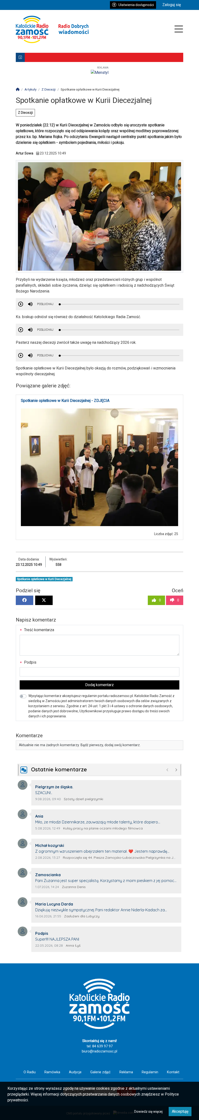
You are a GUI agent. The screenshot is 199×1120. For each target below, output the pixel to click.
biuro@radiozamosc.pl (99, 1051)
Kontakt (173, 1072)
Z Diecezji (25, 113)
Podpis (29, 662)
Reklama (126, 1072)
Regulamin (150, 1072)
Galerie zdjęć (100, 1072)
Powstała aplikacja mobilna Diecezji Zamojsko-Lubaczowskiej (78, 57)
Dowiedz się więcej (148, 1111)
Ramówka (52, 1072)
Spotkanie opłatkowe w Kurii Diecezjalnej (44, 579)
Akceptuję (180, 1111)
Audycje (75, 1072)
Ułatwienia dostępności (136, 5)
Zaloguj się (171, 4)
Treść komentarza (38, 630)
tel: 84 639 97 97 (100, 1046)
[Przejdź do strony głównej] (52, 29)
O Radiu (30, 1072)
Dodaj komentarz (99, 685)
